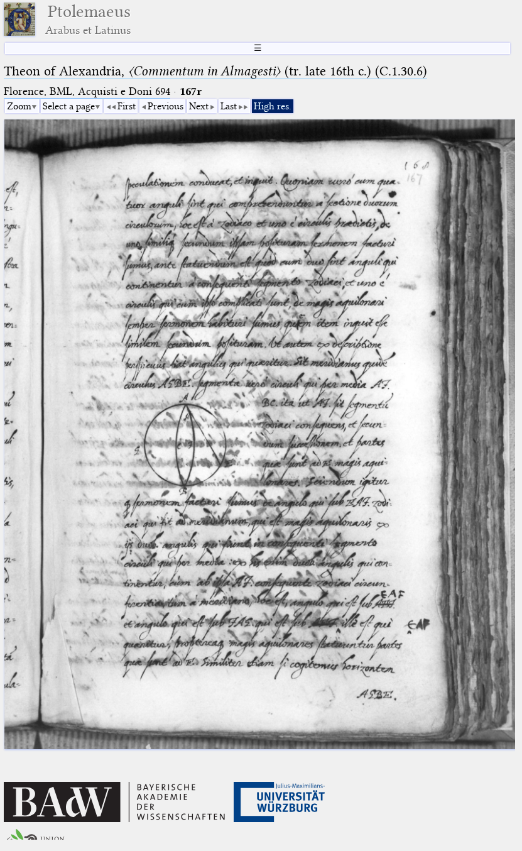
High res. (272, 106)
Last (228, 106)
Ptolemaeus (88, 19)
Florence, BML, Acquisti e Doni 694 (87, 91)
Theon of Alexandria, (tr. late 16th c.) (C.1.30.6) (215, 71)
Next (199, 106)
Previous (165, 106)
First (126, 106)
